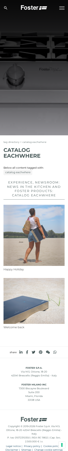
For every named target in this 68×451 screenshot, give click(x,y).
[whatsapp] (54, 352)
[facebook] (27, 352)
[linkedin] (20, 352)
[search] (5, 8)
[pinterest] (40, 352)
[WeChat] (48, 352)
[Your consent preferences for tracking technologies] (62, 445)
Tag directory (11, 142)
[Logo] (34, 7)
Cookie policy (51, 446)
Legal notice (13, 446)
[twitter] (33, 352)
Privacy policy (32, 446)
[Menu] (62, 8)
